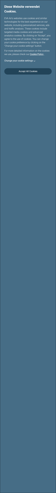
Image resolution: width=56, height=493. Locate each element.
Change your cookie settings (18, 60)
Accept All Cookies (28, 71)
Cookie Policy (37, 54)
